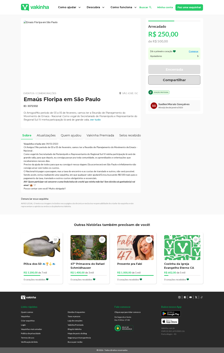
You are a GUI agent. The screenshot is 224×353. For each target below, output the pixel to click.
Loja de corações (75, 320)
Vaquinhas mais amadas (31, 329)
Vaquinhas (25, 316)
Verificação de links (29, 342)
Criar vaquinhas (28, 320)
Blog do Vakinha (74, 329)
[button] (81, 54)
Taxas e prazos (74, 316)
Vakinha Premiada (75, 325)
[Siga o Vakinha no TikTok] (201, 297)
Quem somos (27, 312)
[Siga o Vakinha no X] (196, 297)
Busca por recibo (75, 342)
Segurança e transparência (79, 337)
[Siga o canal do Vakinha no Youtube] (190, 297)
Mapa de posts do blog (77, 333)
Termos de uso (27, 337)
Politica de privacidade (31, 333)
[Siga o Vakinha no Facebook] (185, 297)
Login (23, 325)
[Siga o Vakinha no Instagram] (179, 297)
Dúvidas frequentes (76, 312)
